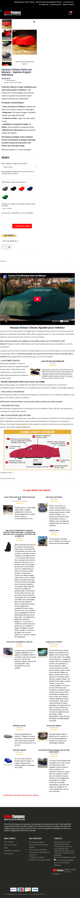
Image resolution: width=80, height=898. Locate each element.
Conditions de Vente (36, 857)
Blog (6, 848)
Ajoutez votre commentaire (13, 82)
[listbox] (19, 192)
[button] (34, 23)
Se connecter (43, 4)
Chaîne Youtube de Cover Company (64, 872)
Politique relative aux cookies (40, 860)
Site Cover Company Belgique (61, 864)
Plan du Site (8, 854)
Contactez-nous (55, 4)
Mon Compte (9, 842)
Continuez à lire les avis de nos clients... (21, 795)
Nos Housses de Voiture (38, 850)
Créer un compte (68, 4)
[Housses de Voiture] (12, 13)
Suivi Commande (10, 845)
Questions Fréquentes (12, 851)
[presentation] (37, 261)
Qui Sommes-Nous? (36, 842)
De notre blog (68, 2)
